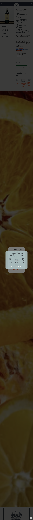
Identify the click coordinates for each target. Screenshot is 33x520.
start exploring (16, 267)
